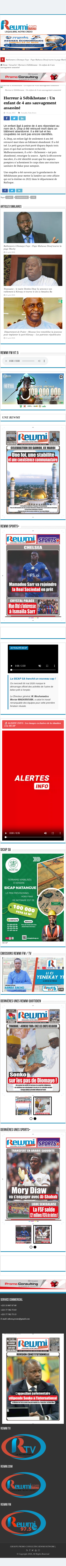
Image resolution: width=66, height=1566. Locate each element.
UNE (33, 197)
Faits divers (32, 113)
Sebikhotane (22, 197)
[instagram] (39, 1550)
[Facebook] (30, 1550)
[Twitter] (32, 1550)
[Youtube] (36, 1550)
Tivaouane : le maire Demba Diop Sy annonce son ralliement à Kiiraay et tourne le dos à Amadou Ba (28, 290)
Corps (9, 197)
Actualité (13, 65)
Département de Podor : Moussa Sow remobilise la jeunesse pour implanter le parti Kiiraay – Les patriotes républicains (33, 333)
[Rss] (27, 1550)
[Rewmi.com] (19, 25)
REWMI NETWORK (46, 1546)
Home (5, 65)
